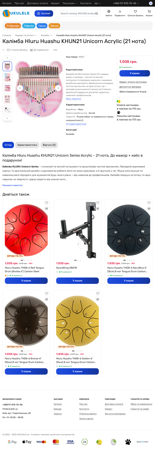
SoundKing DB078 (66, 267)
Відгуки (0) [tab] (49, 144)
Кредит (55, 3)
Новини (58, 413)
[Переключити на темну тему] (151, 3)
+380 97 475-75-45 (124, 3)
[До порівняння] (46, 208)
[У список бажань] (46, 202)
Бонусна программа (115, 413)
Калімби (70, 134)
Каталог (7, 3)
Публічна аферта (88, 413)
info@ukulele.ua (10, 409)
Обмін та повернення (141, 404)
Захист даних (86, 418)
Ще (96, 3)
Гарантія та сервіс (140, 409)
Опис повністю (73, 99)
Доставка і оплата (37, 3)
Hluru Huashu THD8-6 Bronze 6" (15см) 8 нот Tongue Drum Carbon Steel (24, 360)
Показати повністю (12, 185)
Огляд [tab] (8, 144)
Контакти (85, 3)
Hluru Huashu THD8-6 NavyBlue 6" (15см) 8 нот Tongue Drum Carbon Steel (127, 269)
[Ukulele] (16, 13)
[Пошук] (96, 13)
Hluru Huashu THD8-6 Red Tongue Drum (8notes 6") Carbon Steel (24, 269)
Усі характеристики (76, 124)
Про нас (19, 3)
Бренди (57, 409)
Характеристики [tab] (27, 144)
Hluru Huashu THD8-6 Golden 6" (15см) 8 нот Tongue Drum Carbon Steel (75, 360)
